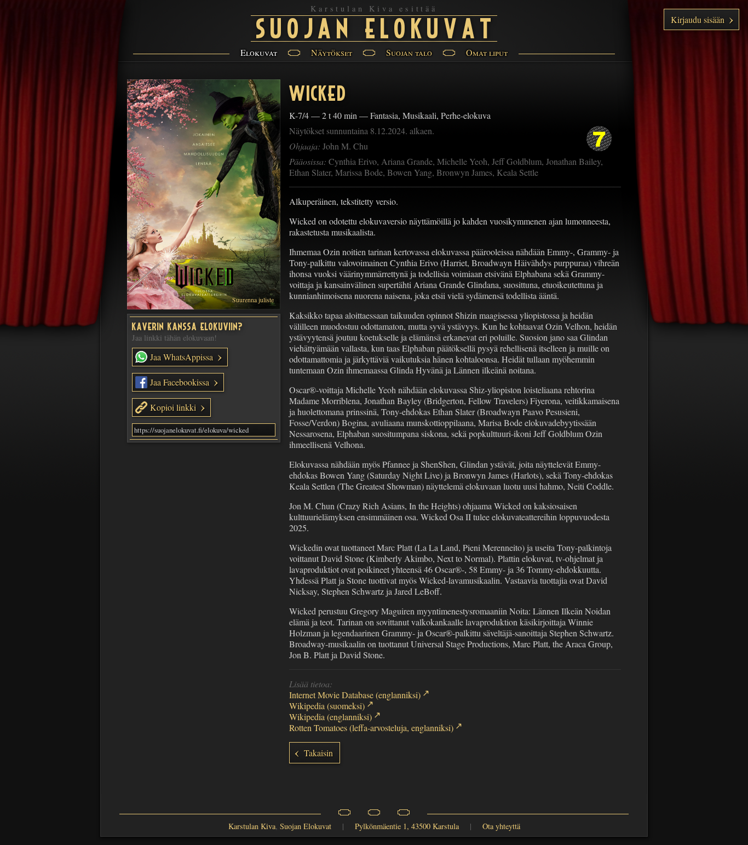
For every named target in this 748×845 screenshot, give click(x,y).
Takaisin (318, 752)
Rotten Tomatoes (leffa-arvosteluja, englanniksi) (371, 727)
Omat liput (487, 52)
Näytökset (331, 52)
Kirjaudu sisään (697, 19)
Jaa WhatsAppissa (180, 357)
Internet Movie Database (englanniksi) (355, 694)
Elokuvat (258, 52)
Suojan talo (409, 52)
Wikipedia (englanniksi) (330, 716)
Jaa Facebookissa (178, 382)
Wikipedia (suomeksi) (327, 705)
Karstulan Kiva (251, 826)
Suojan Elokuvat (376, 26)
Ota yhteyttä (501, 826)
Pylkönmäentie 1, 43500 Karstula (407, 826)
